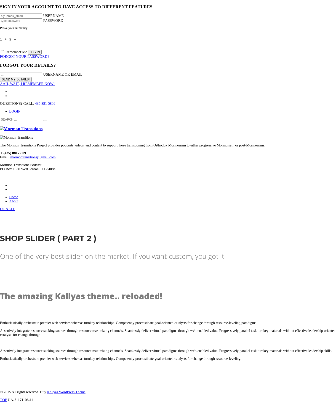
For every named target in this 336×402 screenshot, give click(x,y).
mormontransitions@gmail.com (33, 157)
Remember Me (16, 52)
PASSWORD (53, 20)
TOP (3, 400)
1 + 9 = (9, 39)
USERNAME (53, 16)
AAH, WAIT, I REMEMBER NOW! (27, 84)
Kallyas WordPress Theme (66, 392)
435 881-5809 (45, 103)
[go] (45, 120)
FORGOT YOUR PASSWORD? (24, 56)
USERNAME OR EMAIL (63, 74)
